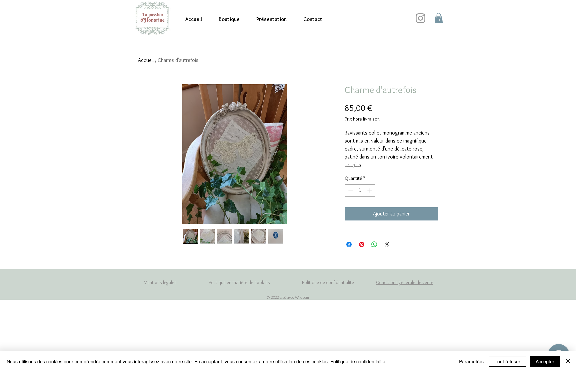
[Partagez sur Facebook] (349, 244)
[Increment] (370, 190)
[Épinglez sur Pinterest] (362, 244)
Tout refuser (507, 361)
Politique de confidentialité (357, 361)
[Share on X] (387, 244)
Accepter (545, 361)
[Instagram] (420, 18)
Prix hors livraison (362, 119)
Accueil (146, 60)
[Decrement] (350, 190)
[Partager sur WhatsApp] (374, 244)
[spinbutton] (360, 190)
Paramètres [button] (471, 361)
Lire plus (353, 165)
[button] (438, 18)
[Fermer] (568, 361)
